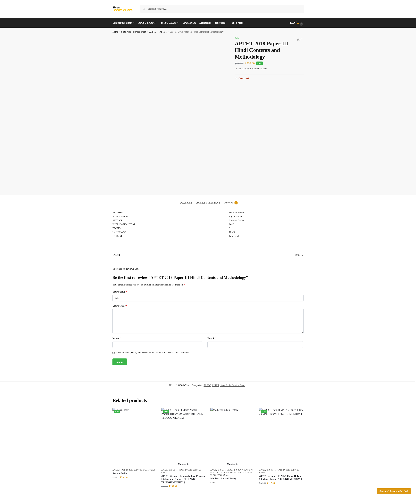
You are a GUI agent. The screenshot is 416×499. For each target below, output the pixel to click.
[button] (297, 23)
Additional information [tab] (208, 202)
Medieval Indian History (223, 478)
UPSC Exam (223, 475)
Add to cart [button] (134, 484)
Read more (183, 493)
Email (211, 338)
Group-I (222, 470)
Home (115, 32)
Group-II (173, 470)
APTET (163, 32)
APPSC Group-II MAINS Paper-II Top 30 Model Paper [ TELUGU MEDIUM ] (280, 478)
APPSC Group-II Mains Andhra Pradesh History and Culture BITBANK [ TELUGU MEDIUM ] (183, 479)
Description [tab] (186, 202)
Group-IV (218, 472)
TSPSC (152, 470)
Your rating (119, 291)
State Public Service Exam (133, 32)
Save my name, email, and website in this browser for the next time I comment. (153, 352)
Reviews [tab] (230, 202)
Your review (119, 305)
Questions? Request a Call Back (393, 491)
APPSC (152, 32)
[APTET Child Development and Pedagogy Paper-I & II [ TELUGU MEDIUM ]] (298, 40)
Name (116, 338)
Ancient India (119, 473)
